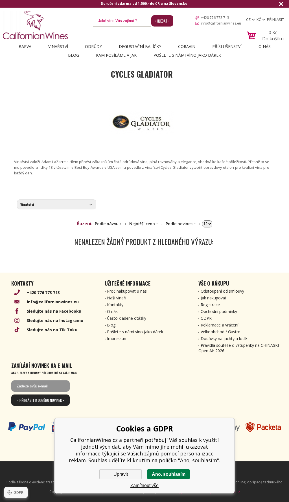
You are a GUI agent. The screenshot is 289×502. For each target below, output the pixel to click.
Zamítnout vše (144, 485)
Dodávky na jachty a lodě (224, 338)
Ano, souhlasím (168, 474)
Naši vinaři (116, 298)
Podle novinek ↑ (181, 223)
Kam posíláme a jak (116, 55)
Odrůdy (93, 46)
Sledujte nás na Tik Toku (52, 329)
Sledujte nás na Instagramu (55, 320)
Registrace (210, 304)
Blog (73, 55)
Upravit (120, 474)
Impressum (117, 338)
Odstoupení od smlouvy (222, 291)
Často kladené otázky (126, 318)
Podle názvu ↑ (108, 223)
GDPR (206, 318)
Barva (25, 46)
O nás (265, 46)
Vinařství (58, 46)
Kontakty (115, 304)
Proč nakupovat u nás (127, 291)
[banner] (35, 25)
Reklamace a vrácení (219, 325)
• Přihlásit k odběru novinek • (40, 400)
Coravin (186, 46)
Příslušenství (227, 46)
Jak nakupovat (213, 298)
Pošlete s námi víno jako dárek (187, 55)
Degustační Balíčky (140, 46)
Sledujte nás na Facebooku (54, 311)
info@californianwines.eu (221, 23)
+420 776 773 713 (215, 17)
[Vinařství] (56, 204)
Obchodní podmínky (219, 311)
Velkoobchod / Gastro (220, 331)
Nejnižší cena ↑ (143, 223)
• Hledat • (162, 21)
